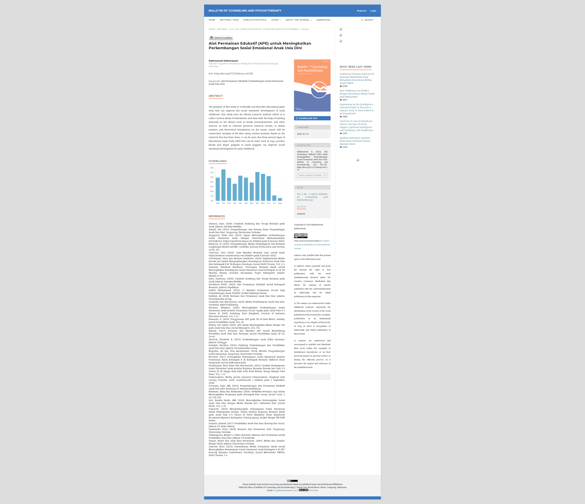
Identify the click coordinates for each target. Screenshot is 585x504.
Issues (275, 20)
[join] (341, 41)
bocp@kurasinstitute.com (285, 490)
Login (373, 10)
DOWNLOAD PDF (307, 118)
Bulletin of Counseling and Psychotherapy (245, 10)
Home (212, 20)
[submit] (341, 29)
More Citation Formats (310, 175)
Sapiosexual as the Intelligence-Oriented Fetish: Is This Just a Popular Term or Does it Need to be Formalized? (357, 109)
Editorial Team (229, 20)
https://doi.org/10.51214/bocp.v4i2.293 (233, 73)
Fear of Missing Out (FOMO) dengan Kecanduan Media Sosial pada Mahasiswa (357, 93)
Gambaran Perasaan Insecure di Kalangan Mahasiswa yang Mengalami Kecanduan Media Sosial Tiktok (357, 78)
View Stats (313, 490)
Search (368, 20)
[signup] (341, 35)
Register (362, 10)
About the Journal (298, 20)
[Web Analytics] (303, 490)
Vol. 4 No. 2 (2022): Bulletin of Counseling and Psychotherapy (264, 29)
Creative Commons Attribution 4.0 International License (312, 244)
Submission (323, 20)
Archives (222, 29)
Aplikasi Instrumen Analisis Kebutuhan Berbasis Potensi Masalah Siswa (355, 140)
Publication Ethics (255, 20)
